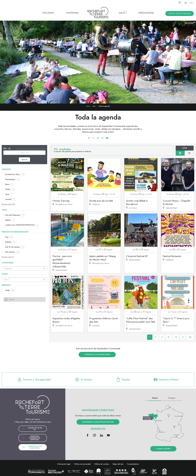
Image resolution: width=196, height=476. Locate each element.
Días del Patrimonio (14, 215)
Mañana (10, 242)
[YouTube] (108, 435)
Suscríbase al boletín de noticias (98, 422)
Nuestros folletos (169, 379)
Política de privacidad (82, 464)
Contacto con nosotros (35, 447)
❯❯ (190, 337)
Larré (8, 194)
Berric (9, 184)
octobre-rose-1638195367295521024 (21, 225)
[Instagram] (94, 435)
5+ (169, 337)
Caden (9, 189)
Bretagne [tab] (171, 398)
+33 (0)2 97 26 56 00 (35, 429)
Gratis (9, 290)
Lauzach (10, 199)
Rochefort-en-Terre (14, 174)
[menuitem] (48, 13)
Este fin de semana (14, 247)
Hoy (8, 237)
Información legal (63, 464)
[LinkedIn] (101, 435)
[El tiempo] (179, 2)
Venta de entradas (179, 13)
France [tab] (155, 398)
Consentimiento (133, 464)
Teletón (9, 220)
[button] (185, 2)
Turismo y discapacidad (37, 379)
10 (176, 337)
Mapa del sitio (118, 464)
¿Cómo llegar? (163, 448)
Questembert (12, 179)
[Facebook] (87, 435)
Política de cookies (101, 464)
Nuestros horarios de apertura (34, 438)
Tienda (125, 379)
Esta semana (12, 252)
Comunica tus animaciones (97, 354)
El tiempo (86, 379)
